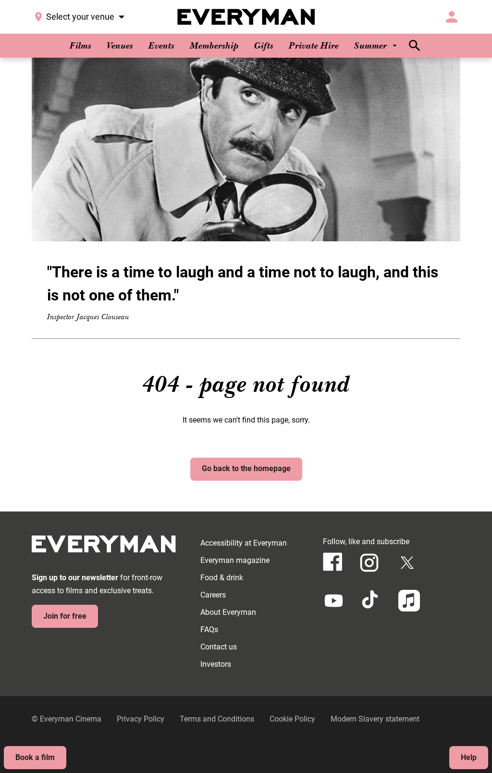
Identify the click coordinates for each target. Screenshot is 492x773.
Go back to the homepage (246, 468)
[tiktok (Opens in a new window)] (371, 600)
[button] (246, 149)
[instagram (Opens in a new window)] (369, 563)
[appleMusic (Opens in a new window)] (409, 600)
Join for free (64, 616)
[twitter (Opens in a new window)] (407, 563)
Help (469, 757)
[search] (414, 45)
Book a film (35, 757)
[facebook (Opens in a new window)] (333, 562)
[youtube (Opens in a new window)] (333, 600)
